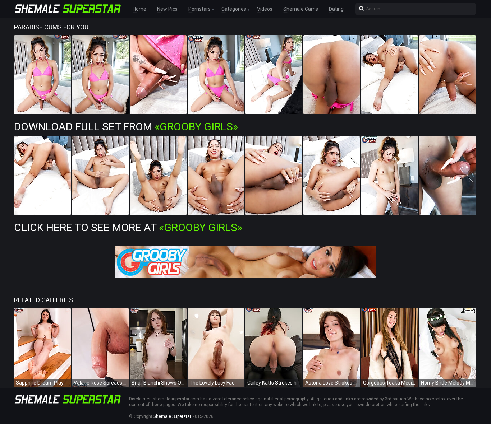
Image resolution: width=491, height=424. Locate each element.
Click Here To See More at (128, 227)
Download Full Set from (126, 126)
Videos (264, 9)
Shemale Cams (300, 9)
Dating (336, 9)
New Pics (167, 9)
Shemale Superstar (172, 416)
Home (139, 9)
